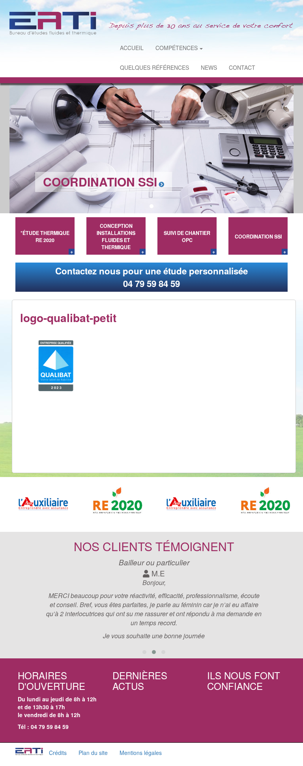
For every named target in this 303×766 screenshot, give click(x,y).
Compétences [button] (176, 48)
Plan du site (93, 753)
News (209, 67)
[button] (143, 206)
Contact (242, 67)
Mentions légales (141, 753)
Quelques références (154, 67)
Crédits (58, 753)
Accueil (132, 48)
